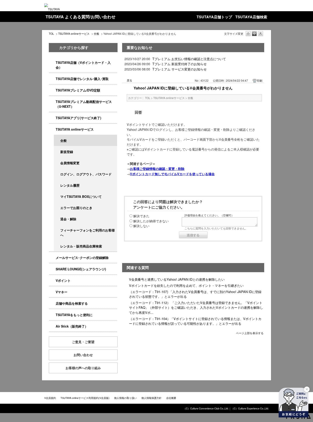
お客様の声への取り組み (83, 368)
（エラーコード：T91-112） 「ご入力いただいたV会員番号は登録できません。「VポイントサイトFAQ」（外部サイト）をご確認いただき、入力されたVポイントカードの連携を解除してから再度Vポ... (196, 307)
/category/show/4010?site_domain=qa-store (52, 129)
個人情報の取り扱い (125, 398)
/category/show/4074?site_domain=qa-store (52, 280)
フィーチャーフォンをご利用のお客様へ (87, 232)
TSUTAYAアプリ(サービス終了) (78, 118)
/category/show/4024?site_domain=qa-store (52, 314)
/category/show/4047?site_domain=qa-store (52, 62)
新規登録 (66, 151)
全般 (96, 33)
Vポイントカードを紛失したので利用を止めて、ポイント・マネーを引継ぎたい (186, 285)
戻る (129, 80)
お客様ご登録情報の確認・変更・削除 (157, 168)
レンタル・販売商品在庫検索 (81, 246)
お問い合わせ (83, 354)
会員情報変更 (70, 163)
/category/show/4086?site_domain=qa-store (52, 303)
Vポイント (63, 280)
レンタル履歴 (70, 185)
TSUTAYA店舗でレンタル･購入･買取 (82, 78)
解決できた (141, 215)
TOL (51, 33)
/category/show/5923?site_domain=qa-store (52, 101)
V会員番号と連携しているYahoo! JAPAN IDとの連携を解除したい (177, 279)
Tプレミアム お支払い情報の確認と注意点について (189, 59)
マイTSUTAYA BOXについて (81, 196)
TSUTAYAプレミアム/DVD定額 (78, 90)
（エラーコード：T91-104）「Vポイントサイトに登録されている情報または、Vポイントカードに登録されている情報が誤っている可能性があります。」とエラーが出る (195, 321)
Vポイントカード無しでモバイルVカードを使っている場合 (172, 174)
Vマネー (61, 292)
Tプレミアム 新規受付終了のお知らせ (179, 64)
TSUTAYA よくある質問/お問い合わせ (80, 17)
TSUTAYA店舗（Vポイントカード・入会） (83, 65)
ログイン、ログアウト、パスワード (86, 174)
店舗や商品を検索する (72, 303)
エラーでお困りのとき (76, 207)
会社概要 (171, 398)
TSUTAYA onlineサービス (74, 33)
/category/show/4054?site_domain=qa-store (52, 78)
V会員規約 (50, 398)
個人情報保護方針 (151, 398)
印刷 (259, 80)
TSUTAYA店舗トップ (214, 16)
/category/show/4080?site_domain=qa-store (52, 257)
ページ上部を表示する (250, 332)
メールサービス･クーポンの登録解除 (82, 257)
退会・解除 (68, 219)
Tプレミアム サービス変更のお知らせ (179, 69)
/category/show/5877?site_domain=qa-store (52, 269)
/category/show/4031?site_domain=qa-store (52, 90)
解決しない (141, 225)
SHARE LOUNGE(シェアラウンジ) (81, 269)
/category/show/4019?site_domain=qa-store (52, 118)
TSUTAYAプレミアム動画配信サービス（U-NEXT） (84, 104)
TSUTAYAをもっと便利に (74, 314)
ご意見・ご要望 (83, 341)
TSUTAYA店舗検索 (251, 16)
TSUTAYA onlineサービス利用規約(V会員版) (85, 398)
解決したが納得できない (151, 220)
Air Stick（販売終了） (72, 326)
